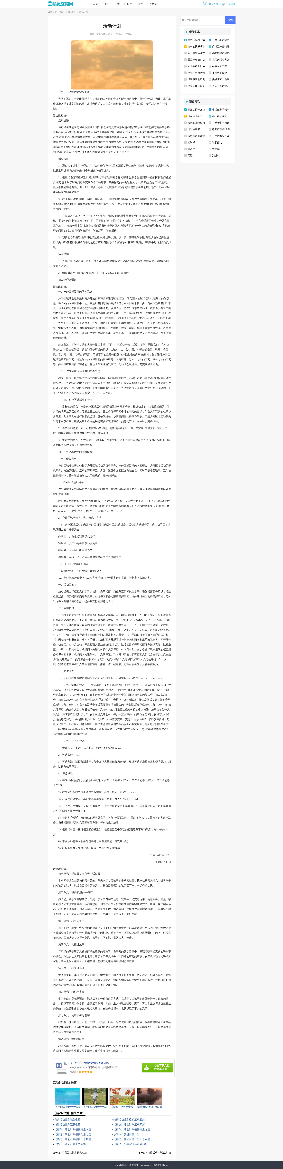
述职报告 (217, 142)
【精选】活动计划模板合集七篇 (72, 1134)
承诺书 (191, 149)
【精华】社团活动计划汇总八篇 (131, 1139)
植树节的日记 (219, 72)
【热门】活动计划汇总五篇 (70, 1144)
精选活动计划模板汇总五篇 (129, 1119)
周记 (190, 155)
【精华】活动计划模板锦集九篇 (131, 1129)
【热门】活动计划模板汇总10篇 (72, 1139)
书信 (118, 4)
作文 (140, 4)
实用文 (153, 4)
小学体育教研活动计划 (126, 1134)
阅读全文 (120, 34)
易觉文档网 (134, 1165)
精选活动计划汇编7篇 (159, 1152)
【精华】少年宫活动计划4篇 (129, 1144)
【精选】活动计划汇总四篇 (129, 1124)
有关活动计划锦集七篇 (67, 1119)
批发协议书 (194, 129)
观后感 (216, 149)
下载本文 (130, 34)
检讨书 (191, 142)
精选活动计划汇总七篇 (67, 1124)
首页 (95, 4)
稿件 (129, 4)
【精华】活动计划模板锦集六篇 (72, 1129)
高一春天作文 (219, 116)
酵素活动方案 (219, 66)
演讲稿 (216, 155)
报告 (106, 4)
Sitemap (165, 1165)
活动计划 (83, 12)
